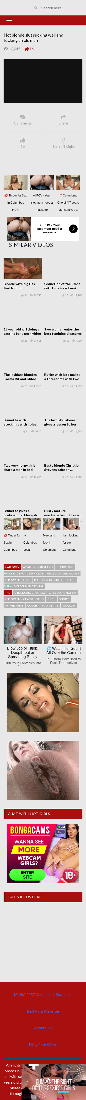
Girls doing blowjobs (63, 573)
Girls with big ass (17, 579)
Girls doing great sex (29, 592)
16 (31, 48)
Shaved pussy (14, 605)
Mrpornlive (43, 1027)
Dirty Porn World (43, 1044)
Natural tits (50, 605)
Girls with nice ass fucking (24, 599)
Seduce (64, 599)
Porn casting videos (48, 579)
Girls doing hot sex (62, 592)
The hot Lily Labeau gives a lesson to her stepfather (60, 424)
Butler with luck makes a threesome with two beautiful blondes (62, 379)
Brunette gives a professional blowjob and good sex (20, 515)
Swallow (68, 605)
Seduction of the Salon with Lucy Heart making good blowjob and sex (62, 288)
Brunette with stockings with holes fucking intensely (20, 424)
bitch (51, 599)
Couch (32, 605)
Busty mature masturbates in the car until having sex (62, 515)
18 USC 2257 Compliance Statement (43, 994)
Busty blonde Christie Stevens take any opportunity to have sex (63, 469)
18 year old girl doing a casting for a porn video (22, 331)
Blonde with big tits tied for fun (19, 286)
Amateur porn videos (38, 567)
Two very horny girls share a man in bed (19, 467)
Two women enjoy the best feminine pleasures (63, 331)
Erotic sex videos (31, 573)
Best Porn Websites (43, 1011)
